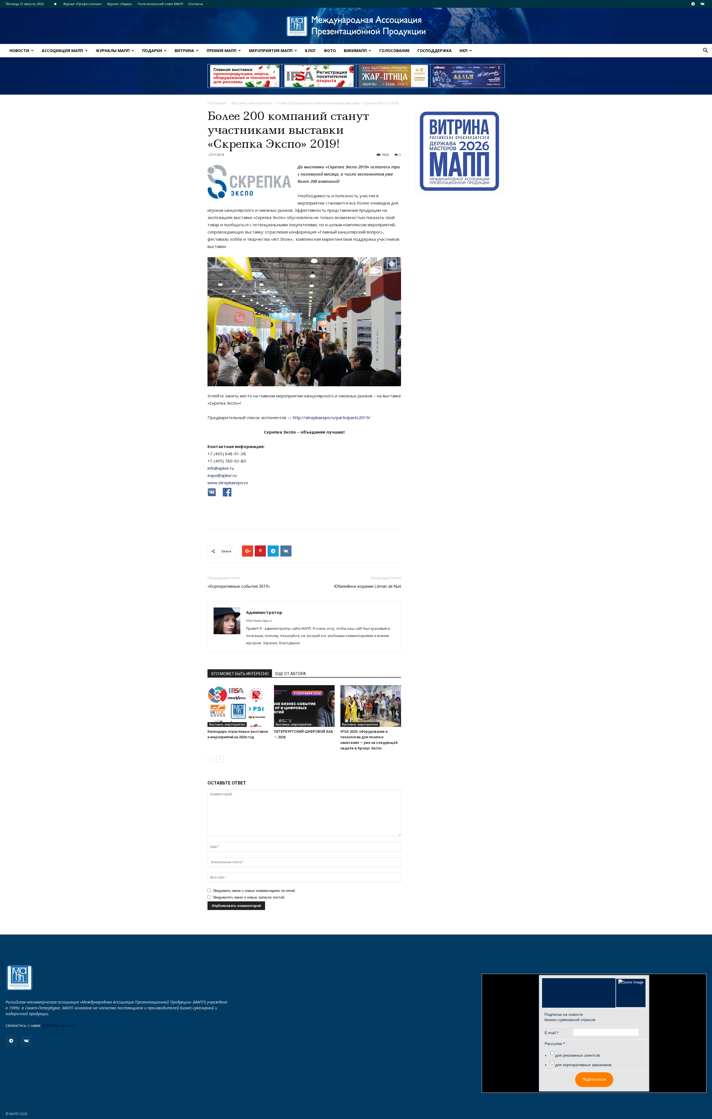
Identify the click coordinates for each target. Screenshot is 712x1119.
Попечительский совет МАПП (160, 4)
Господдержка (434, 50)
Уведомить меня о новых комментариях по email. (254, 891)
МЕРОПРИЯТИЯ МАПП (271, 50)
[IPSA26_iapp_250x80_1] (245, 76)
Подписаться (594, 1079)
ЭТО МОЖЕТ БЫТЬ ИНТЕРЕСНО (240, 674)
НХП (463, 50)
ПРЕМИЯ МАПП (221, 50)
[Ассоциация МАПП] (356, 26)
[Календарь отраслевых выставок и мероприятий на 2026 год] (237, 706)
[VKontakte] (702, 4)
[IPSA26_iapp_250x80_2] (319, 76)
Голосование (394, 50)
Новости (19, 50)
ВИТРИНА (184, 50)
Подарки (152, 50)
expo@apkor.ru (222, 475)
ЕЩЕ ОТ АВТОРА (290, 674)
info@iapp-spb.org (58, 1025)
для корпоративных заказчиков (583, 1065)
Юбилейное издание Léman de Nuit (367, 586)
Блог (310, 50)
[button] (705, 51)
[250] (393, 76)
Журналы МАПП (113, 50)
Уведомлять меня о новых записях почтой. (249, 897)
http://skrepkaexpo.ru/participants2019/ (331, 417)
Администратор (264, 612)
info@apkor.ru (220, 468)
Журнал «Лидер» (119, 4)
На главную (216, 103)
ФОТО (330, 50)
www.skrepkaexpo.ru (227, 482)
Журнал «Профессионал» (82, 4)
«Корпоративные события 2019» (238, 586)
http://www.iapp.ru (259, 620)
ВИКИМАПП (355, 50)
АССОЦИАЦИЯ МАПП (62, 50)
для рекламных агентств (577, 1055)
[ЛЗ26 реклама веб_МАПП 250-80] (467, 76)
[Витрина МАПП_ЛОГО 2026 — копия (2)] (459, 151)
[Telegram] (693, 4)
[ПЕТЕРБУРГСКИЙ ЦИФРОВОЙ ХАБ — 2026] (304, 706)
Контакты (196, 4)
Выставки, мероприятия (251, 103)
